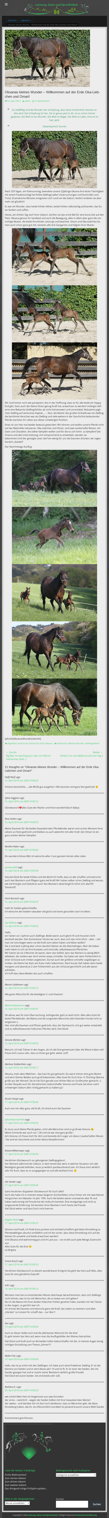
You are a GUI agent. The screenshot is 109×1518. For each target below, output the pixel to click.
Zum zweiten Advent (15, 1485)
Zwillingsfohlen (92, 743)
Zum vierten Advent (15, 1478)
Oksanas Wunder (76, 743)
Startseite (13, 20)
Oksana (49, 743)
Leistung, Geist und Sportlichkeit (43, 1515)
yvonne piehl (11, 867)
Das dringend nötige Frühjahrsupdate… (26, 1488)
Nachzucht (23, 743)
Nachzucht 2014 (36, 743)
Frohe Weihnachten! (15, 1474)
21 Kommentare (42, 101)
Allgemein (26, 20)
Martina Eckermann (14, 1005)
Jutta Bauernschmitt (14, 1119)
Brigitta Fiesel (11, 1219)
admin (27, 101)
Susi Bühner (11, 922)
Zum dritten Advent (15, 1481)
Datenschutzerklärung (86, 1515)
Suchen (60, 1499)
